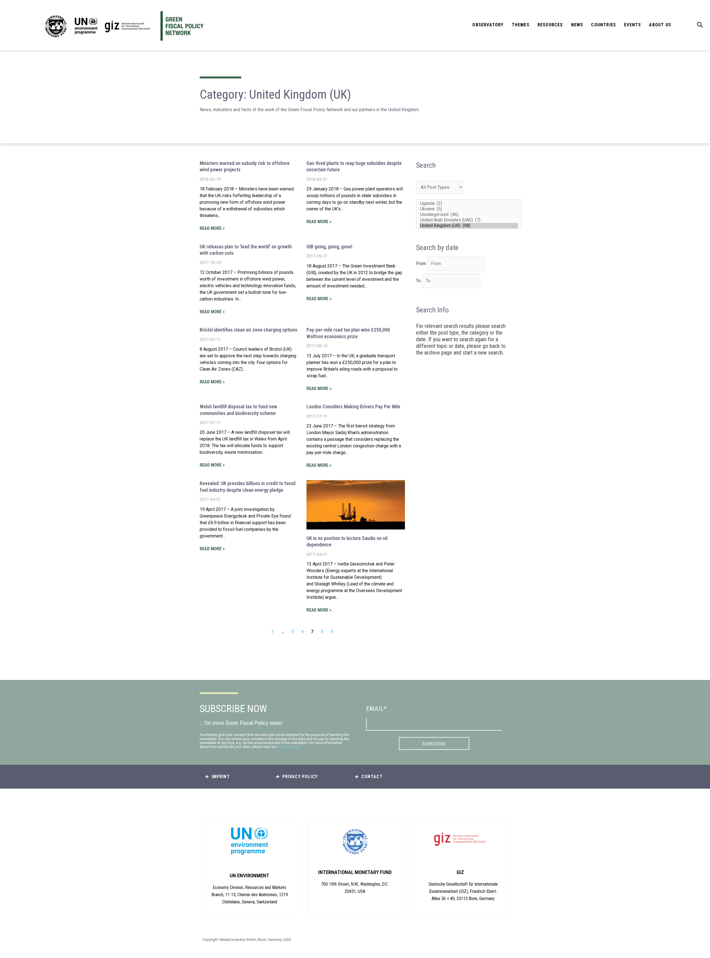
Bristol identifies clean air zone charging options (248, 330)
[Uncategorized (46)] (469, 214)
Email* (376, 708)
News (577, 24)
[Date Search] (456, 263)
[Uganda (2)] (469, 203)
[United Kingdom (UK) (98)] (469, 225)
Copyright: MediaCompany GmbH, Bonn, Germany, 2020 (246, 939)
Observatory (487, 24)
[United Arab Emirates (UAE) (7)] (469, 220)
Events (632, 24)
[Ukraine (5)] (469, 209)
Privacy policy (288, 747)
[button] (700, 25)
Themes (520, 24)
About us (660, 24)
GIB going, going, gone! (329, 246)
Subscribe (434, 743)
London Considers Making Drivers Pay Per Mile (353, 406)
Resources (550, 24)
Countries (603, 24)
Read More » (212, 228)
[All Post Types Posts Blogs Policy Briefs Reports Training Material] (439, 187)
